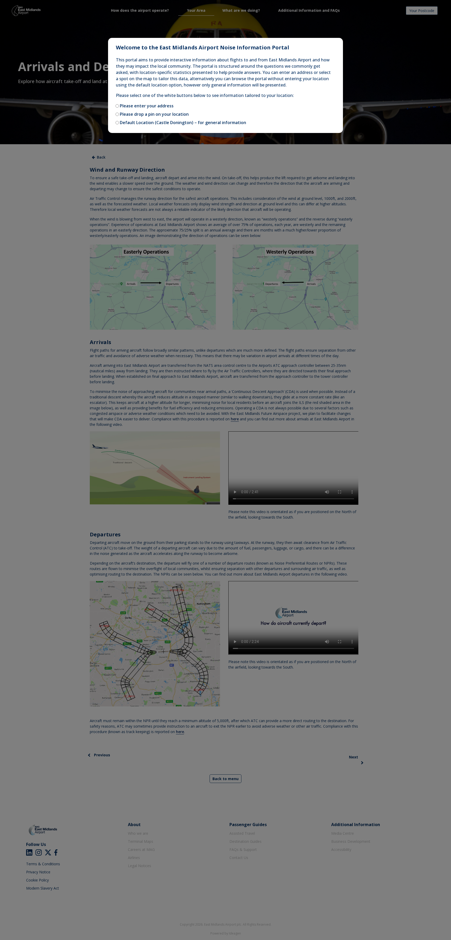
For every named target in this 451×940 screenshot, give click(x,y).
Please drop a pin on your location (154, 114)
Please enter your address (147, 106)
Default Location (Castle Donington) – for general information (183, 122)
